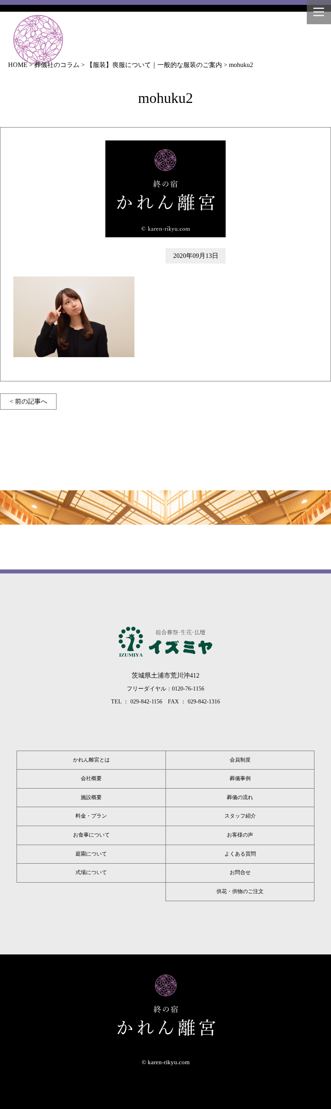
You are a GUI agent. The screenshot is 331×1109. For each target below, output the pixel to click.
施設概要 (91, 797)
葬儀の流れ (240, 797)
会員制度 (240, 760)
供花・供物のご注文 (240, 891)
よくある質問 (240, 854)
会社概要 (91, 778)
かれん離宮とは (91, 760)
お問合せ (240, 872)
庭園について (91, 854)
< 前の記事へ (28, 401)
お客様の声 (240, 835)
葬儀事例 (240, 778)
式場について (91, 872)
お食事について (91, 835)
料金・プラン (91, 816)
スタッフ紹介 (240, 816)
